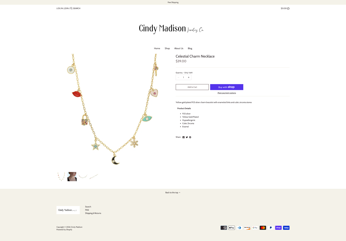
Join (66, 8)
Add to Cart (192, 87)
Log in (59, 8)
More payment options (227, 93)
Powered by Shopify (64, 229)
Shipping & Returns (93, 213)
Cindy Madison (76, 227)
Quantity (184, 73)
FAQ (87, 210)
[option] (61, 176)
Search (88, 206)
